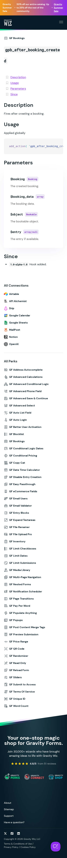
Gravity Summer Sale (58, 8)
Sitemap (9, 809)
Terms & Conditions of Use (18, 843)
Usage (14, 83)
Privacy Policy (11, 847)
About (7, 803)
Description (18, 77)
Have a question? (14, 822)
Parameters (18, 89)
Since (14, 94)
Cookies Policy (28, 847)
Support (8, 816)
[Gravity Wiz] (8, 22)
